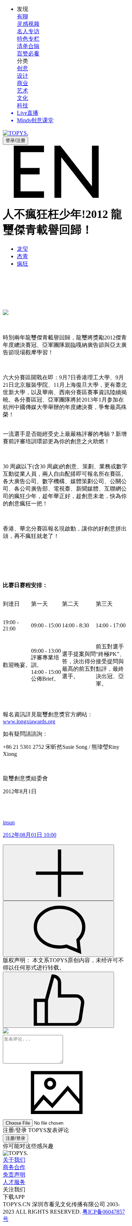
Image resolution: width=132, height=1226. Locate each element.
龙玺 (22, 249)
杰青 (22, 256)
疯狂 (22, 264)
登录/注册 (15, 140)
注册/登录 (15, 1138)
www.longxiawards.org (29, 721)
